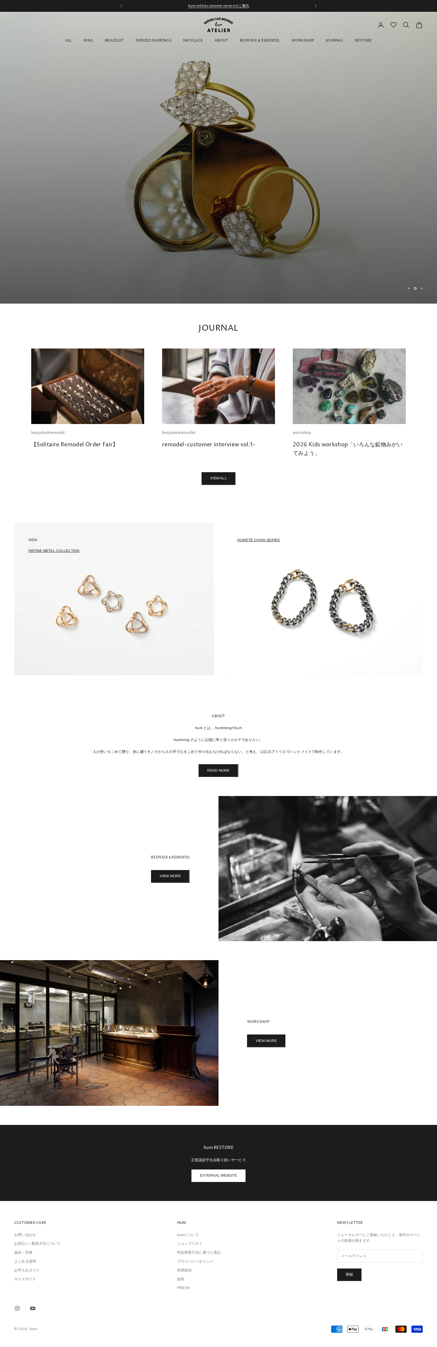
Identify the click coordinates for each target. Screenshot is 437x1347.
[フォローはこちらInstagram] (17, 1308)
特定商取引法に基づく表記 (199, 1252)
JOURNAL (334, 40)
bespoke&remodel (48, 432)
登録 (349, 1274)
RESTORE (363, 40)
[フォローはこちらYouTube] (33, 1308)
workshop (302, 432)
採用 (180, 1279)
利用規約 (184, 1270)
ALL (68, 40)
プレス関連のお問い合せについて (218, 6)
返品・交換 (23, 1252)
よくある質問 (25, 1261)
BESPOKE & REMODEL (260, 40)
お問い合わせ (25, 1235)
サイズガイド (25, 1279)
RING (88, 40)
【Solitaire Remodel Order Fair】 (74, 444)
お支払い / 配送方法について (37, 1243)
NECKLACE (193, 40)
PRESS (183, 1288)
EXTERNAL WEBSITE (218, 1175)
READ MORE (218, 770)
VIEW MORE (170, 876)
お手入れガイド (27, 1270)
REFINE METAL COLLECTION (54, 551)
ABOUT (221, 40)
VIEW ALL (218, 478)
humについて (188, 1235)
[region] (218, 158)
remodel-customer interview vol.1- (208, 444)
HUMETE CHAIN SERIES (258, 540)
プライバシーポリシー (195, 1261)
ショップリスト (190, 1243)
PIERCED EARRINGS (153, 40)
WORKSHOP (303, 40)
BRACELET (114, 40)
